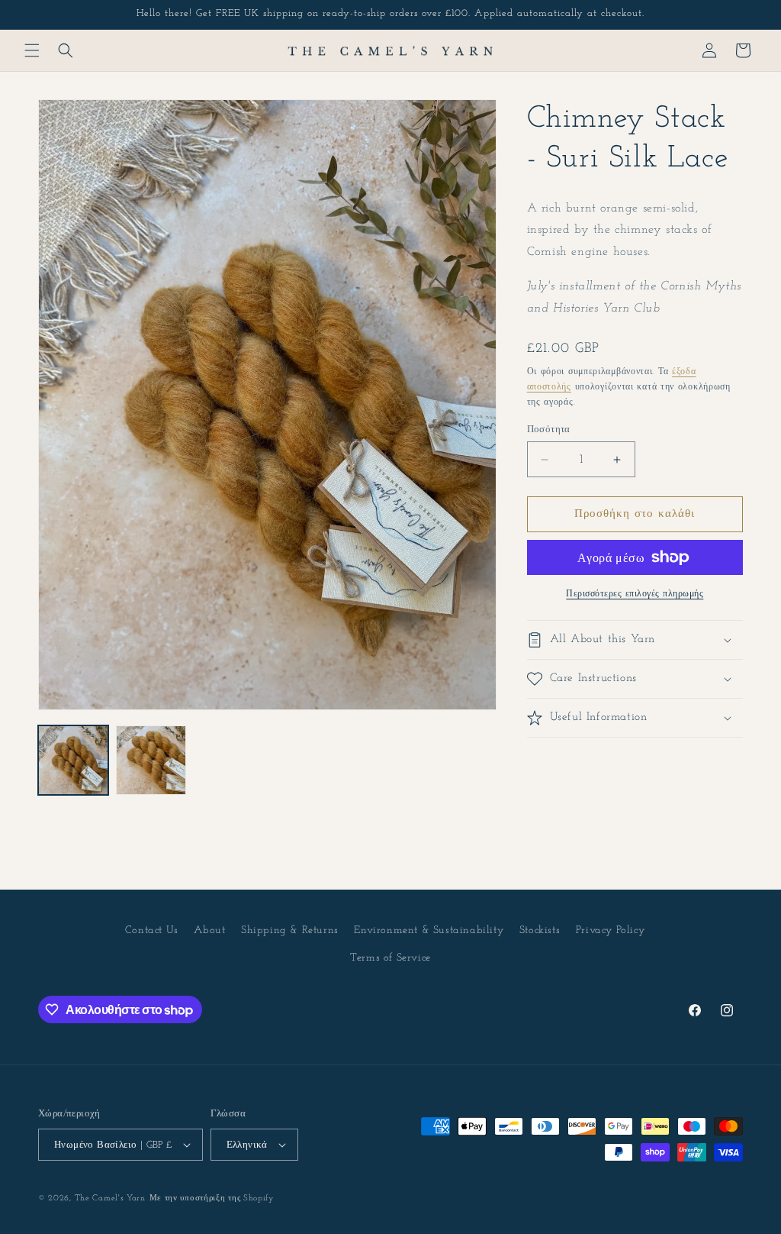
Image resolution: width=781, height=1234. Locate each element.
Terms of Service (390, 958)
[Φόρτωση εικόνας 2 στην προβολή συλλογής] (151, 760)
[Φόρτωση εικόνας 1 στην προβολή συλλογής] (73, 760)
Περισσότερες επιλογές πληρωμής (634, 594)
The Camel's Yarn (110, 1198)
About (209, 930)
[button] (32, 50)
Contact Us (151, 930)
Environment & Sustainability (428, 930)
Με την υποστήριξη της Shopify (212, 1198)
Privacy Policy (610, 930)
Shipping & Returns (290, 930)
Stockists (539, 930)
